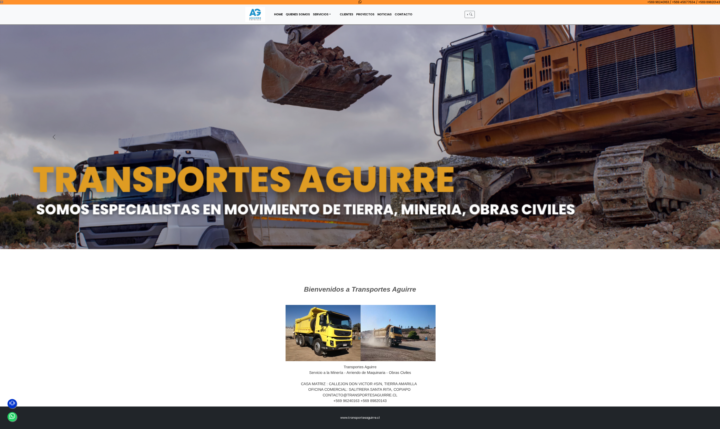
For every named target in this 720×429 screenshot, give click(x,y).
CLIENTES (346, 14)
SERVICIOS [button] (320, 14)
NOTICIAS (384, 14)
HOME (278, 14)
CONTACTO (403, 14)
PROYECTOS (365, 14)
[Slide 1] (353, 259)
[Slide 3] (367, 259)
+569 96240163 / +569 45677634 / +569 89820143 (683, 2)
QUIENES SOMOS (298, 14)
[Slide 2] (360, 259)
